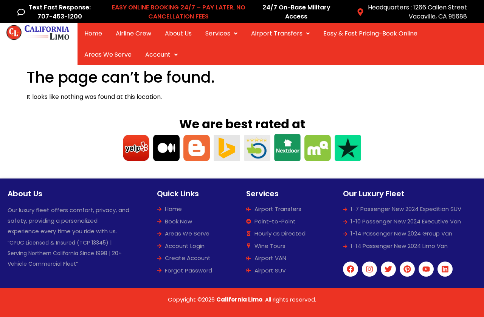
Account (158, 54)
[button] (221, 33)
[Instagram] (369, 269)
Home (93, 33)
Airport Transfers (276, 33)
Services (217, 33)
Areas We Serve (108, 54)
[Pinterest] (407, 269)
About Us (178, 33)
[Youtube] (426, 269)
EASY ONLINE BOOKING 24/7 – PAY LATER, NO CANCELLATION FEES (178, 12)
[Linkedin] (445, 269)
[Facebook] (350, 269)
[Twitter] (388, 269)
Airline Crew (133, 33)
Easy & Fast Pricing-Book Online (370, 33)
